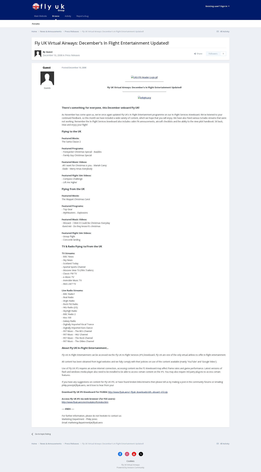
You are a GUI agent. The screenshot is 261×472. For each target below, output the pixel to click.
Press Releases (72, 55)
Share (199, 53)
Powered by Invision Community (130, 467)
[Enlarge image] (144, 77)
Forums (36, 23)
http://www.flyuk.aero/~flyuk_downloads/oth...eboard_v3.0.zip (138, 392)
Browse (55, 16)
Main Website (40, 16)
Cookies (130, 461)
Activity (68, 16)
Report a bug (82, 16)
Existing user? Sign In (217, 6)
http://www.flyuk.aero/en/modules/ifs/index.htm (85, 402)
